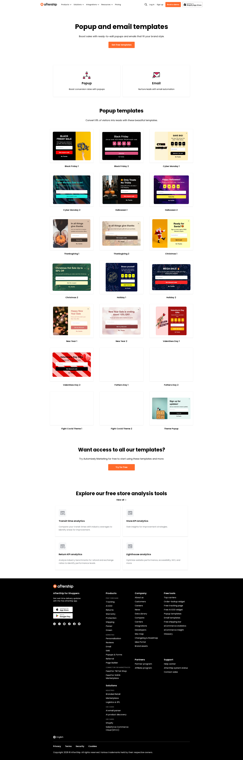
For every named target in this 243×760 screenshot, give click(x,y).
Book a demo (173, 4)
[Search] (146, 4)
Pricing (118, 4)
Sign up (160, 4)
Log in (151, 4)
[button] (71, 146)
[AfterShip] (49, 4)
